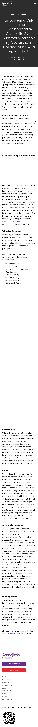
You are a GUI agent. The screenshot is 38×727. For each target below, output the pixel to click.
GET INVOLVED (7, 685)
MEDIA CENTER (7, 683)
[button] (35, 3)
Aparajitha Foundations (19, 57)
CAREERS (5, 696)
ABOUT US (5, 688)
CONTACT (6, 694)
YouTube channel (12, 633)
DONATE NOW (7, 699)
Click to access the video (17, 221)
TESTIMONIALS (7, 691)
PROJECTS (6, 680)
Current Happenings (18, 14)
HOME (4, 677)
